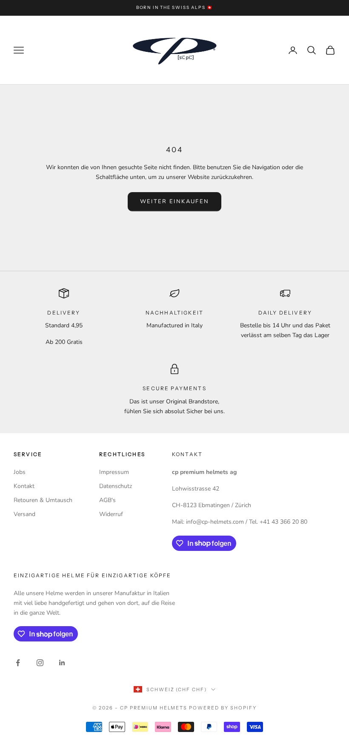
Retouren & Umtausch (43, 500)
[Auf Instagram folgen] (40, 662)
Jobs (20, 472)
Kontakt (24, 486)
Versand (24, 514)
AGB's (107, 500)
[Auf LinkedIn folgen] (62, 662)
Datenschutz (115, 486)
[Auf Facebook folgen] (18, 662)
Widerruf (111, 514)
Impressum (114, 472)
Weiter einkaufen (174, 201)
